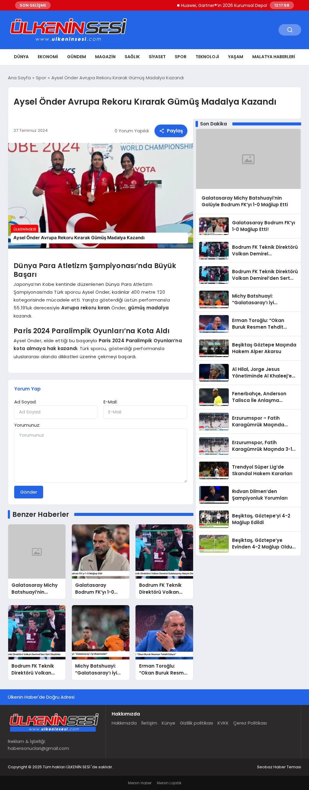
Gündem (76, 57)
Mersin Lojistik (169, 782)
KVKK (223, 723)
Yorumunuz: (27, 425)
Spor (180, 57)
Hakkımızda (124, 723)
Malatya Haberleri (273, 57)
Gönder (28, 492)
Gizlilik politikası (196, 723)
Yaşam (235, 57)
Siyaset (157, 57)
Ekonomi (48, 57)
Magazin (105, 57)
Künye (168, 723)
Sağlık (132, 57)
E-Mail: (110, 402)
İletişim (149, 723)
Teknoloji (207, 57)
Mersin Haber (139, 782)
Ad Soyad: (25, 402)
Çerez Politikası (250, 723)
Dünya (21, 57)
